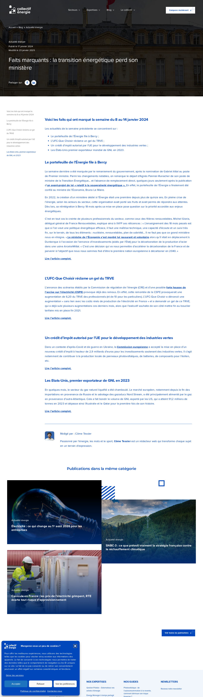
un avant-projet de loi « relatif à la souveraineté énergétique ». (86, 185)
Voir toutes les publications (176, 632)
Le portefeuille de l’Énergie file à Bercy (20, 122)
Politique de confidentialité (33, 691)
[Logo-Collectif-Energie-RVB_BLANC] (20, 7)
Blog (21, 27)
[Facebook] (27, 82)
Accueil (12, 27)
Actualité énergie (34, 27)
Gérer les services (15, 675)
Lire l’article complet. (58, 259)
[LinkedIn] (33, 82)
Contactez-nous (54, 691)
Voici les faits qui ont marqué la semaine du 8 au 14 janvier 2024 (20, 113)
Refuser (40, 684)
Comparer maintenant (178, 10)
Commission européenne (132, 347)
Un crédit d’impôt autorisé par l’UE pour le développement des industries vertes (21, 142)
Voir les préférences (65, 684)
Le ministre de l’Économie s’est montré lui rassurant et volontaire (108, 237)
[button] (75, 646)
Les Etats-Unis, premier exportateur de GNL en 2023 (21, 153)
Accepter (16, 684)
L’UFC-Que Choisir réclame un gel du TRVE (21, 131)
